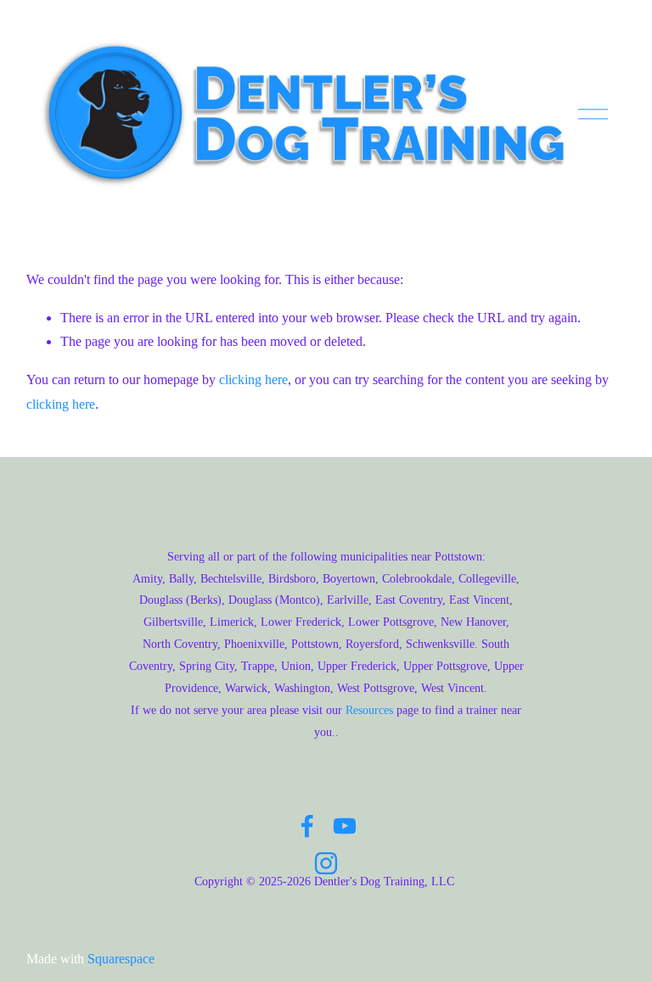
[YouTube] (345, 826)
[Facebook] (307, 826)
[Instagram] (326, 863)
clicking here (253, 379)
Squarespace (121, 958)
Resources (369, 710)
